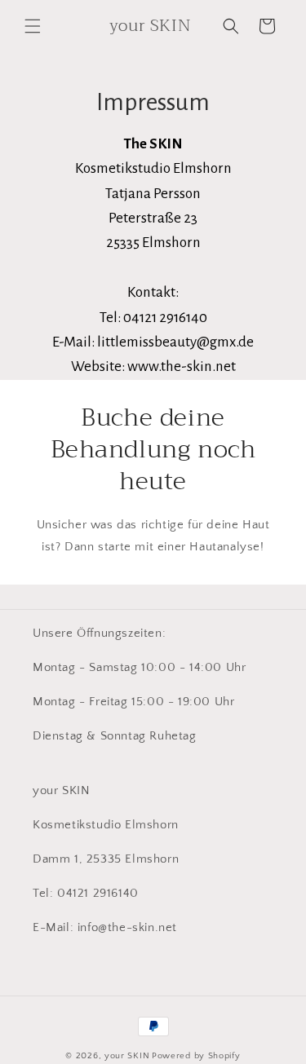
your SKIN (126, 1056)
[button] (33, 26)
